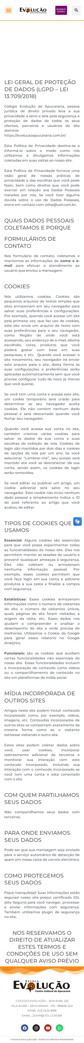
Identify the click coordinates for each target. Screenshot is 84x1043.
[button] (8, 10)
